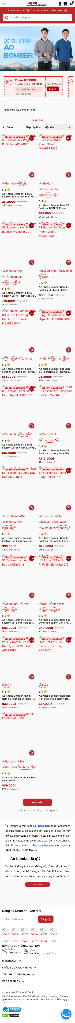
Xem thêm (37, 802)
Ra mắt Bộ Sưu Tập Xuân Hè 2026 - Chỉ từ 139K (35, 10)
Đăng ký (45, 919)
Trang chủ (8, 109)
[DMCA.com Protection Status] (11, 1015)
